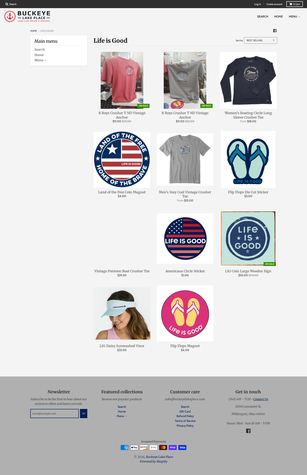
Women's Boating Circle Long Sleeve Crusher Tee (248, 115)
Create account (274, 4)
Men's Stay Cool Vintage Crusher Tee (185, 194)
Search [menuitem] (262, 16)
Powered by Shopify (153, 461)
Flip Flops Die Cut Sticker (248, 192)
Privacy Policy (185, 426)
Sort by (239, 40)
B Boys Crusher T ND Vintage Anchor (122, 115)
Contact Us (260, 399)
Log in (257, 4)
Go (83, 413)
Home (33, 30)
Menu (38, 60)
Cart (296, 4)
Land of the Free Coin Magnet (122, 192)
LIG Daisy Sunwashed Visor (122, 346)
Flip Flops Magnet (185, 346)
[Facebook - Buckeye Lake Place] (275, 30)
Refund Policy (185, 416)
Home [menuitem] (278, 16)
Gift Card (185, 411)
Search (39, 49)
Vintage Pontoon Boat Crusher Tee (122, 271)
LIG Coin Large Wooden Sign (248, 271)
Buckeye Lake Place (159, 457)
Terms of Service (185, 421)
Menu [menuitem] (293, 16)
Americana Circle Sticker (185, 271)
